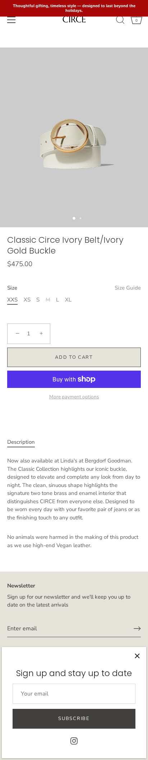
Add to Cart (74, 357)
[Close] (137, 656)
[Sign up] (137, 628)
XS (27, 299)
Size (74, 288)
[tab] (24, 442)
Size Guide (128, 287)
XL (68, 299)
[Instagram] (74, 740)
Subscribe (73, 718)
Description (21, 442)
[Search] (120, 21)
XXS (12, 299)
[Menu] (11, 20)
